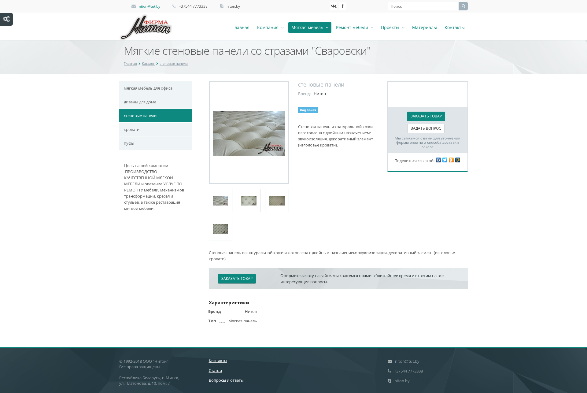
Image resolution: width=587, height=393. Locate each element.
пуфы (129, 143)
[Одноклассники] (451, 160)
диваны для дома (140, 102)
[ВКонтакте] (438, 160)
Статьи (215, 370)
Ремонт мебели (353, 27)
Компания (269, 27)
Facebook (342, 6)
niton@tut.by (149, 6)
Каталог (148, 63)
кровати (131, 129)
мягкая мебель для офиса (148, 88)
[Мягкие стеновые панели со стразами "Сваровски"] (249, 132)
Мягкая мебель (308, 27)
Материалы (424, 27)
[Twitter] (444, 160)
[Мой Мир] (457, 160)
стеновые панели (174, 63)
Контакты (455, 27)
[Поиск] (463, 6)
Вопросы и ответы (226, 380)
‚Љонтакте (333, 6)
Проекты (391, 27)
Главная (240, 27)
